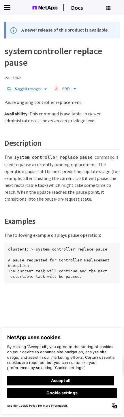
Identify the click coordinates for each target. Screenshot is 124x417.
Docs (77, 7)
